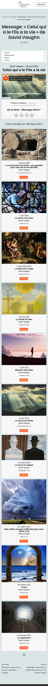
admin (25, 42)
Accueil (5, 17)
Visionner (24, 177)
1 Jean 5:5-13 (32, 103)
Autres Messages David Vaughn (24, 105)
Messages (13, 17)
